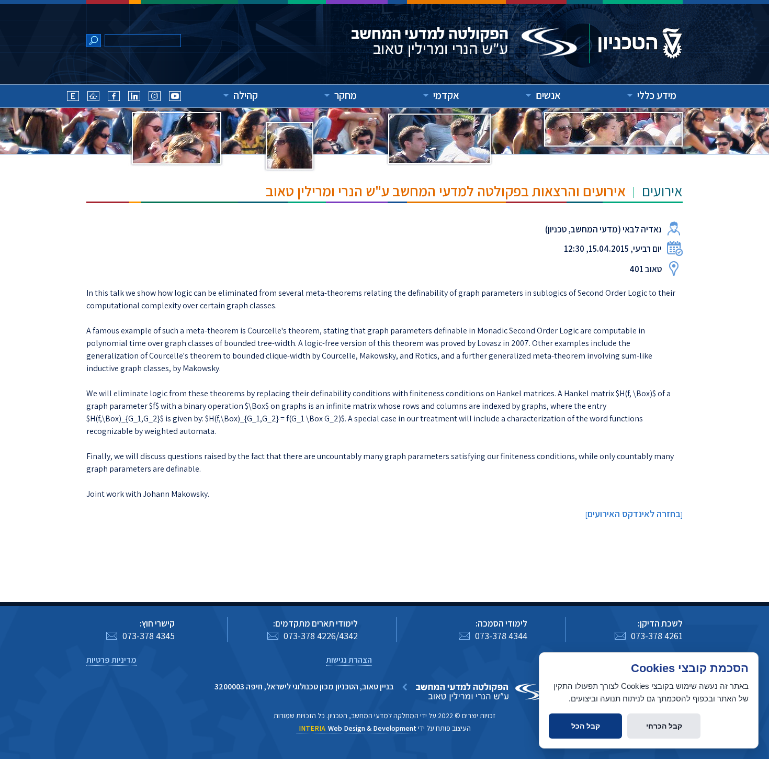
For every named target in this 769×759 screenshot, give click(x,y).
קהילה (245, 95)
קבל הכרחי (664, 726)
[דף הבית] (93, 97)
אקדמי (446, 95)
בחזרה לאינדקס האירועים (634, 514)
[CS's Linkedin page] (134, 97)
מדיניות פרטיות (111, 659)
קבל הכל (585, 726)
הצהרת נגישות (349, 659)
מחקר (345, 95)
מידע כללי (656, 95)
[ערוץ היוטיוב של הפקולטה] (175, 97)
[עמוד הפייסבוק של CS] (114, 97)
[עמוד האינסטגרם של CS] (155, 97)
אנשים (548, 95)
